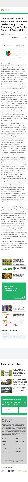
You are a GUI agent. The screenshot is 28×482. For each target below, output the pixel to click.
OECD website (5, 249)
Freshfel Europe (6, 333)
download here (20, 241)
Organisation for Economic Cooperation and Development (12, 337)
